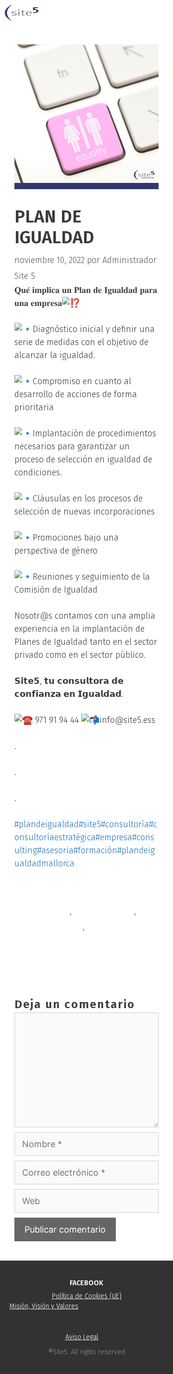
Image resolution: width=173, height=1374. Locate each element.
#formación (95, 850)
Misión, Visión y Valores (44, 1306)
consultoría (48, 911)
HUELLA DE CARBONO (66, 958)
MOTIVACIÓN (49, 942)
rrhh (95, 926)
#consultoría (125, 824)
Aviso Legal (82, 1337)
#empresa (114, 837)
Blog (34, 895)
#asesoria (55, 850)
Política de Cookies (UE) (87, 1296)
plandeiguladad (104, 911)
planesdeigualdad (48, 926)
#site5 (90, 824)
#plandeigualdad (46, 824)
